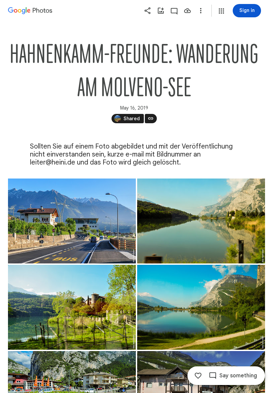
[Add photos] (160, 10)
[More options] (200, 10)
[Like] (198, 375)
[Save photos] (187, 10)
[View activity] (174, 10)
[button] (221, 11)
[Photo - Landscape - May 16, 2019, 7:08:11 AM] (72, 221)
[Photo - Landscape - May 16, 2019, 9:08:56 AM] (201, 221)
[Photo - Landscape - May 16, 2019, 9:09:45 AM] (201, 307)
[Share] (147, 10)
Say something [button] (238, 375)
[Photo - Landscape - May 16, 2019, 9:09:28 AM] (72, 307)
